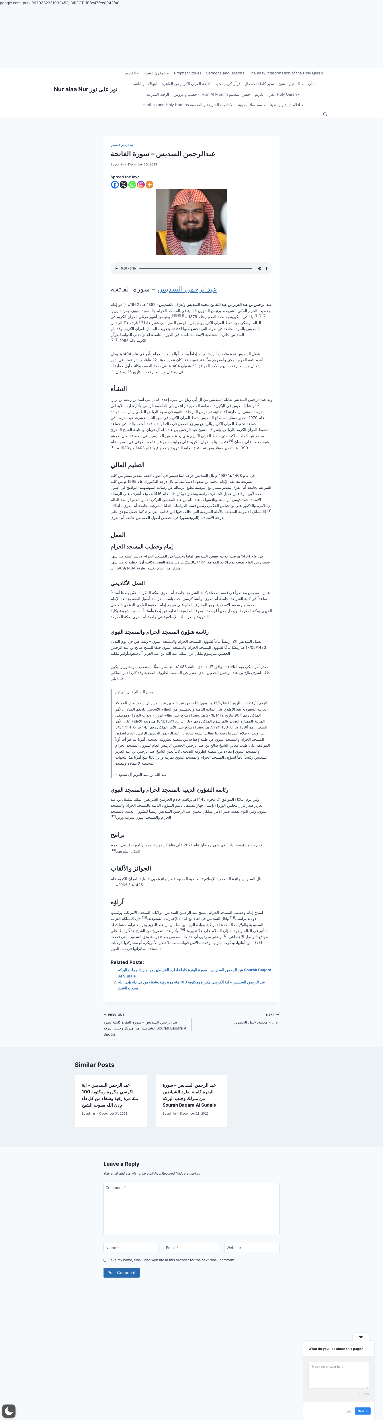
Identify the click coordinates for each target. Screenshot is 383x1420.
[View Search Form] (325, 114)
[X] (123, 184)
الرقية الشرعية (157, 94)
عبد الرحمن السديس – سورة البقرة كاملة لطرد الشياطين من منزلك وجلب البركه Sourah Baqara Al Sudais (146, 1025)
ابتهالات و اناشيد (144, 84)
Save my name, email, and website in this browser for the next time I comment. (171, 1260)
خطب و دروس (185, 94)
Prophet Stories (187, 73)
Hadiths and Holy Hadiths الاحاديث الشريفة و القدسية (188, 105)
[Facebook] (115, 184)
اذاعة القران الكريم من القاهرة (186, 84)
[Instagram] (141, 184)
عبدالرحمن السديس (187, 289)
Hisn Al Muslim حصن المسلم (225, 94)
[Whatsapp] (132, 184)
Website (234, 1247)
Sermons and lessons (225, 73)
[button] (9, 1411)
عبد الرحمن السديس (122, 145)
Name (112, 1247)
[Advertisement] (133, 37)
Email (172, 1247)
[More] (149, 184)
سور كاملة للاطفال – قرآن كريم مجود (244, 84)
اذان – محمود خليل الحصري (256, 1019)
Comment (116, 1187)
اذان (311, 84)
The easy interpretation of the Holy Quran (286, 73)
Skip (349, 1411)
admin (119, 164)
